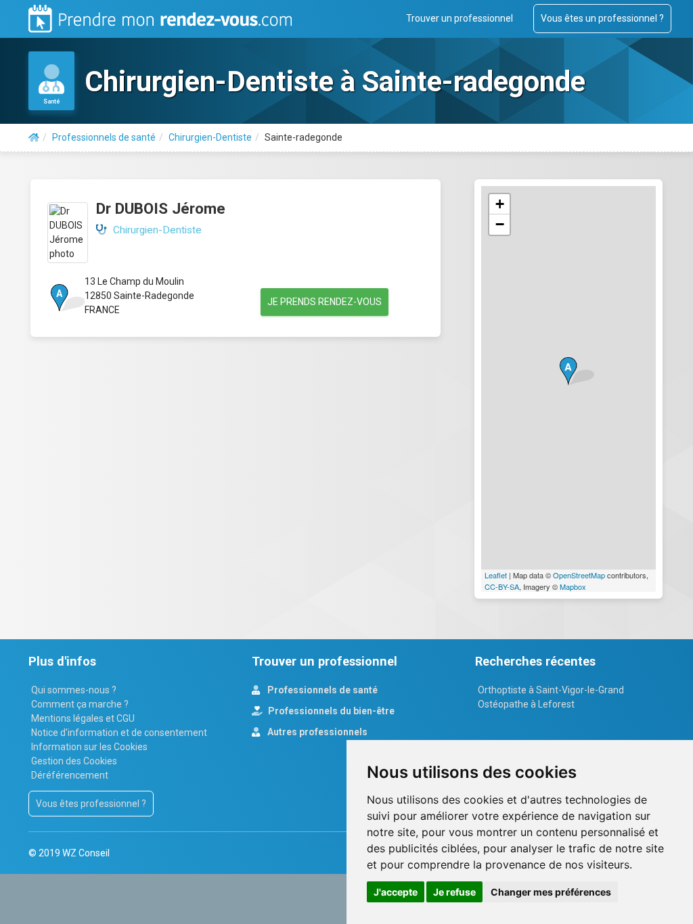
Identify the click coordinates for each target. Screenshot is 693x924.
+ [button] (499, 203)
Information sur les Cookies (89, 746)
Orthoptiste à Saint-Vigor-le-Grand (551, 690)
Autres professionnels (316, 731)
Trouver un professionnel (459, 18)
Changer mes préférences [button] (551, 892)
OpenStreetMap (579, 575)
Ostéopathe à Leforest (526, 704)
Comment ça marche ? (80, 704)
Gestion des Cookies (74, 761)
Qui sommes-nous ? (73, 690)
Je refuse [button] (454, 892)
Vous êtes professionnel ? (91, 803)
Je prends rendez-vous (324, 301)
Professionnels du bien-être (330, 711)
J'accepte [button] (396, 892)
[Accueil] (33, 137)
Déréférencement (69, 775)
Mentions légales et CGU (83, 718)
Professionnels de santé (321, 690)
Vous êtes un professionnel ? (602, 18)
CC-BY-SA (502, 586)
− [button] (499, 224)
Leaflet (496, 575)
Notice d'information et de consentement (119, 732)
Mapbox (573, 586)
